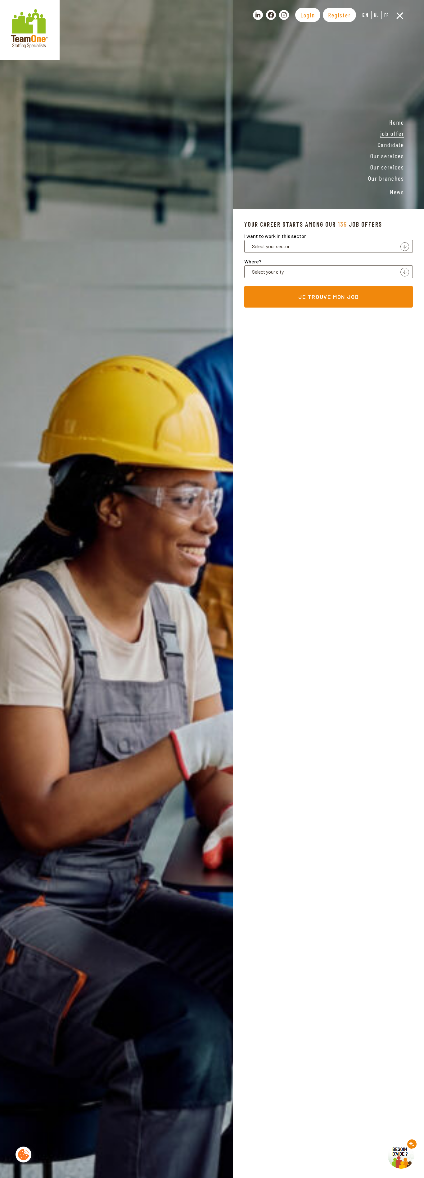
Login (307, 15)
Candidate (391, 144)
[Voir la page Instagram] (284, 15)
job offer (392, 133)
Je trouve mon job (328, 296)
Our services (387, 156)
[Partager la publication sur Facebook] (271, 15)
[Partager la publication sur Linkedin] (257, 14)
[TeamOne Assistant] (402, 1154)
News (397, 192)
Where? (252, 261)
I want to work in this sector (275, 236)
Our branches (386, 178)
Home (396, 122)
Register (339, 15)
